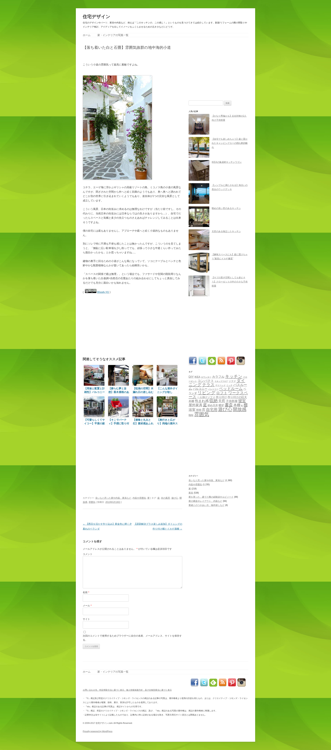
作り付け (221, 397)
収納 (213, 400)
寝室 (242, 401)
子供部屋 (232, 401)
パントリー (213, 389)
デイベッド (220, 385)
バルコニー (200, 389)
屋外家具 (195, 405)
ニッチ (229, 385)
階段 (191, 415)
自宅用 (211, 409)
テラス (208, 384)
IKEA (197, 376)
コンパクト (206, 381)
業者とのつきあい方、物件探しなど (206, 505)
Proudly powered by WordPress (97, 731)
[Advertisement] (123, 55)
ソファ (232, 381)
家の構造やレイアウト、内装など (205, 501)
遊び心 (174, 498)
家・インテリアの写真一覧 (112, 35)
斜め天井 (213, 405)
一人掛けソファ (206, 397)
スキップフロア (221, 381)
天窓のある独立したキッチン (226, 231)
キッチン (233, 376)
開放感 (239, 409)
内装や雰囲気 (139, 498)
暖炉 (221, 405)
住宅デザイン (96, 16)
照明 (198, 409)
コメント (87, 554)
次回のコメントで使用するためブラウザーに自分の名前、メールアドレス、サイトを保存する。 (132, 637)
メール (87, 605)
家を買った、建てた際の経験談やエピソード (211, 497)
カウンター (206, 377)
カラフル (218, 376)
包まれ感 (202, 401)
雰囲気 (92, 502)
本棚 (236, 405)
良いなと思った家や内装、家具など (113, 498)
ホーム (87, 35)
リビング (206, 392)
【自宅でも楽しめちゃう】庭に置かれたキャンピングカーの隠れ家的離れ (230, 143)
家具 (191, 492)
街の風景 (165, 498)
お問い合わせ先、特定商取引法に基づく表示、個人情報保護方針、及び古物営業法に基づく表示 (127, 690)
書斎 (229, 405)
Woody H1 (103, 292)
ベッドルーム (231, 388)
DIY (191, 376)
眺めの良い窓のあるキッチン (226, 208)
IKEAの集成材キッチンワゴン (227, 162)
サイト (86, 619)
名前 (86, 592)
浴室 (192, 410)
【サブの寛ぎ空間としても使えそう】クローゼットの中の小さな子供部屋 (230, 281)
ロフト (222, 393)
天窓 (221, 401)
